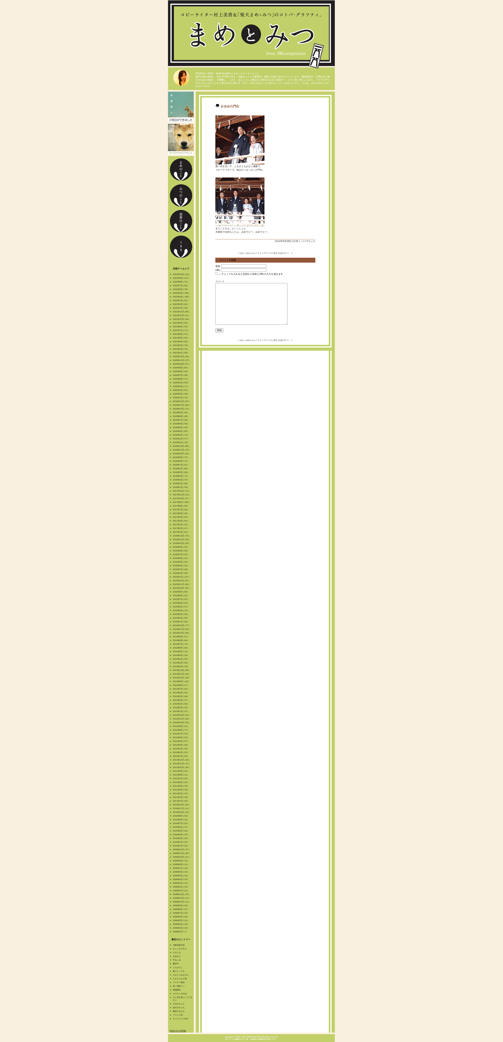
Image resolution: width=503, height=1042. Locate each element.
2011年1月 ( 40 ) (181, 801)
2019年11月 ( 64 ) (181, 405)
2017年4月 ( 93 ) (181, 521)
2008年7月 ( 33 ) (181, 913)
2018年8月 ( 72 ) (181, 461)
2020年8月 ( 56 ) (181, 371)
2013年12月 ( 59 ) (181, 670)
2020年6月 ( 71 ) (181, 379)
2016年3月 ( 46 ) (181, 569)
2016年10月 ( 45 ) (181, 543)
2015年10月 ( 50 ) (181, 588)
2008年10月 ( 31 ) (181, 902)
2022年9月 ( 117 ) (181, 278)
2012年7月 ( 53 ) (181, 734)
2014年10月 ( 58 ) (181, 633)
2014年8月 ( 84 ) (181, 640)
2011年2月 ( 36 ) (181, 797)
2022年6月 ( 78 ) (181, 289)
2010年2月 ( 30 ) (181, 842)
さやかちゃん (179, 1004)
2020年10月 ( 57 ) (181, 364)
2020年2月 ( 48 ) (181, 394)
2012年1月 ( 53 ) (181, 756)
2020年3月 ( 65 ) (181, 390)
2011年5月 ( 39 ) (181, 786)
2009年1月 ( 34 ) (181, 890)
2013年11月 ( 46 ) (181, 674)
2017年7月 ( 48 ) (181, 510)
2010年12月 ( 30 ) (181, 805)
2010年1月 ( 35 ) (181, 846)
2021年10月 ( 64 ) (181, 319)
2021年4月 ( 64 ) (181, 341)
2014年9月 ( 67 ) (181, 637)
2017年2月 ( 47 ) (181, 528)
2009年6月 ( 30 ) (181, 872)
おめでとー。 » (286, 253)
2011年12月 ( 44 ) (181, 760)
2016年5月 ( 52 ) (181, 562)
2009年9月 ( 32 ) (181, 861)
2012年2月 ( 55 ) (181, 752)
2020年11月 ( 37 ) (181, 360)
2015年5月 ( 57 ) (181, 607)
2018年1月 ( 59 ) (181, 487)
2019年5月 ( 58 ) (181, 427)
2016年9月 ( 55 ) (181, 547)
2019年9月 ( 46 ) (181, 412)
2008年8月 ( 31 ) (181, 909)
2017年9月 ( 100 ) (181, 502)
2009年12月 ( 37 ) (181, 849)
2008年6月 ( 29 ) (181, 917)
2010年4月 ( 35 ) (181, 834)
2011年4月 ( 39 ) (181, 790)
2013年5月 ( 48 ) (181, 696)
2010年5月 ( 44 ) (181, 831)
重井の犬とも (179, 1011)
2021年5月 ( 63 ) (181, 338)
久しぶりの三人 (180, 949)
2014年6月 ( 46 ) (181, 648)
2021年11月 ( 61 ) (181, 315)
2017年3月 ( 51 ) (181, 524)
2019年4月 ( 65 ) (181, 431)
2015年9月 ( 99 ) (181, 592)
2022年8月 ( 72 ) (181, 282)
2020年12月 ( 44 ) (181, 356)
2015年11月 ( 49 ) (181, 584)
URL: (218, 270)
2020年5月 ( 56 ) (181, 383)
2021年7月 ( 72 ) (181, 330)
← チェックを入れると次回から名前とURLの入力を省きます (250, 274)
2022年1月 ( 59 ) (181, 308)
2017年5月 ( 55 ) (181, 517)
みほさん (177, 956)
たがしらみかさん (181, 975)
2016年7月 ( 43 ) (181, 554)
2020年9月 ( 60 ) (181, 368)
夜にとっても (179, 971)
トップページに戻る (268, 253)
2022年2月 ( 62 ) (181, 304)
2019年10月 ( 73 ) (181, 409)
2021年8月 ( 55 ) (181, 327)
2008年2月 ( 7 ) (180, 932)
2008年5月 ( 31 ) (181, 920)
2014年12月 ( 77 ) (181, 625)
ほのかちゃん (179, 1007)
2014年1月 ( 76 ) (181, 666)
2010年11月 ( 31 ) (181, 808)
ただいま (177, 952)
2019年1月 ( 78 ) (181, 442)
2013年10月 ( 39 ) (181, 678)
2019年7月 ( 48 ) (181, 420)
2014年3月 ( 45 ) (181, 659)
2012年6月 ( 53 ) (181, 737)
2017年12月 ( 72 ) (181, 491)
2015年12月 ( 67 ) (181, 580)
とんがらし (178, 967)
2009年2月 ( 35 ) (181, 887)
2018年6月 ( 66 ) (181, 468)
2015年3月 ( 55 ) (181, 614)
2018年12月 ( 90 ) (181, 446)
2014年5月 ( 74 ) (181, 651)
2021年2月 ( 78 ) (181, 349)
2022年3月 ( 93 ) (181, 300)
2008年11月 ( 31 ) (181, 898)
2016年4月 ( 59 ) (181, 566)
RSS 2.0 (174, 1031)
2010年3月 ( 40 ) (181, 838)
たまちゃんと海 (180, 979)
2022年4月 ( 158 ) (181, 297)
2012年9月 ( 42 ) (181, 726)
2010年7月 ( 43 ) (181, 823)
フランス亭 (178, 1015)
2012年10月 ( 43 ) (181, 722)
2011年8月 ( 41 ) (181, 775)
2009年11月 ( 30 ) (181, 853)
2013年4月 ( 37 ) (181, 700)
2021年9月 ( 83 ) (181, 323)
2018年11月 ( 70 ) (181, 450)
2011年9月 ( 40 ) (181, 771)
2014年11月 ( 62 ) (181, 629)
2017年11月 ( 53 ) (181, 495)
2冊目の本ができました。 (181, 107)
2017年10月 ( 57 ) (181, 498)
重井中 (176, 964)
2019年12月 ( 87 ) (181, 401)
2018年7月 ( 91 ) (181, 465)
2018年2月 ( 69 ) (181, 483)
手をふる (177, 960)
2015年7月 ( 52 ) (181, 599)
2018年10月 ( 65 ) (181, 453)
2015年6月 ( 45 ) (181, 603)
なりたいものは (180, 993)
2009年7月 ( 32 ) (181, 868)
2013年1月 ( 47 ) (181, 711)
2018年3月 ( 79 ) (181, 480)
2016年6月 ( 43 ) (181, 558)
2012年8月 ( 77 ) (181, 730)
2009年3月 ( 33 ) (181, 883)
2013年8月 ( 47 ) (181, 685)
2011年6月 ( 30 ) (181, 782)
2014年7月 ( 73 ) (181, 644)
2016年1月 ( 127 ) (181, 577)
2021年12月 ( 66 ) (181, 312)
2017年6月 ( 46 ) (181, 513)
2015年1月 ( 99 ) (181, 622)
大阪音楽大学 (179, 945)
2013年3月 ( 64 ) (181, 704)
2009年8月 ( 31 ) (181, 864)
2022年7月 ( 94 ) (181, 285)
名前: (218, 266)
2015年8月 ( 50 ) (181, 595)
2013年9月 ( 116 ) (181, 681)
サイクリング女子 (181, 1019)
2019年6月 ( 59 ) (181, 424)
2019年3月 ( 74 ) (181, 435)
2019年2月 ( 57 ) (181, 439)
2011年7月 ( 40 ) (181, 778)
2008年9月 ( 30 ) (181, 905)
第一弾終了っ (179, 986)
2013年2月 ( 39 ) (181, 707)
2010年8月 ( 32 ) (181, 820)
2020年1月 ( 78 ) (181, 397)
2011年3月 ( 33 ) (181, 793)
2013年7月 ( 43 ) (181, 689)
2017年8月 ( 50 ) (181, 506)
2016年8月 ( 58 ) (181, 551)
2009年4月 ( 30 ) (181, 879)
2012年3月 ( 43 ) (181, 749)
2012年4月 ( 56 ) (181, 745)
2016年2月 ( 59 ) (181, 573)
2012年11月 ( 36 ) (181, 719)
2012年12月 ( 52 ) (181, 715)
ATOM (182, 1031)
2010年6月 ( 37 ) (181, 827)
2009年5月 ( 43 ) (181, 876)
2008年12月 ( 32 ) (181, 894)
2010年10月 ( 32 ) (181, 812)
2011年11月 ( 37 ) (181, 763)
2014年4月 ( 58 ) (181, 655)
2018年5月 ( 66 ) (181, 472)
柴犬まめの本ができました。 (181, 139)
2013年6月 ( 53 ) (181, 693)
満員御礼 (177, 990)
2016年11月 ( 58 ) (181, 539)
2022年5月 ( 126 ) (181, 293)
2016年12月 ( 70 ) (181, 536)
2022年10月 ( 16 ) (181, 274)
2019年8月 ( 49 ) (181, 416)
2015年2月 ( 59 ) (181, 618)
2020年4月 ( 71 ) (181, 386)
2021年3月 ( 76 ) (181, 345)
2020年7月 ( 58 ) (181, 375)
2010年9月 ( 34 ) (181, 816)
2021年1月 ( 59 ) (181, 353)
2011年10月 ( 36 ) (181, 767)
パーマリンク (308, 241)
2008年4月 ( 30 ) (181, 924)
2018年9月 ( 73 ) (181, 457)
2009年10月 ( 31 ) (181, 857)
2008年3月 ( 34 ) (181, 928)
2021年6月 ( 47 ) (181, 334)
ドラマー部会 (179, 982)
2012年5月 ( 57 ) (181, 741)
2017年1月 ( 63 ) (181, 532)
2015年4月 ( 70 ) (181, 610)
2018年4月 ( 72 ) (181, 476)
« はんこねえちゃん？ (248, 253)
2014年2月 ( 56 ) (181, 663)
